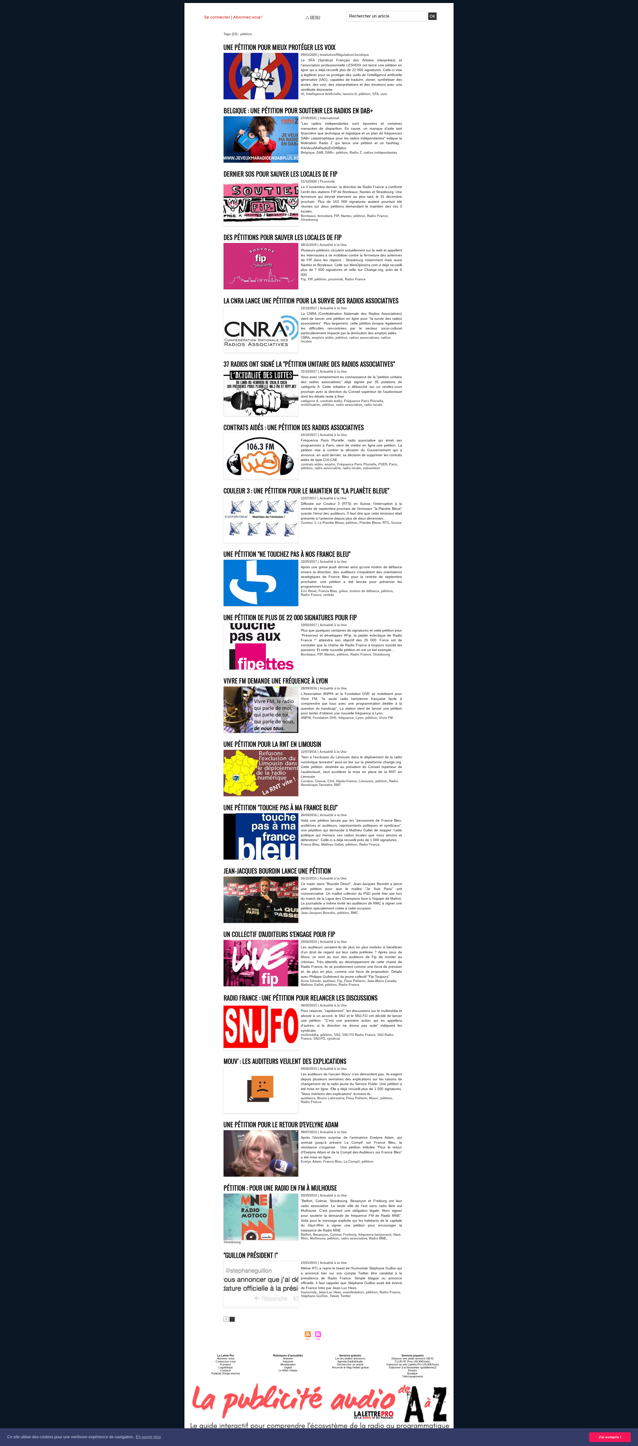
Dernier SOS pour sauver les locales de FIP (280, 173)
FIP (336, 216)
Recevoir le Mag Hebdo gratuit (350, 1367)
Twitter (345, 1296)
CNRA (305, 337)
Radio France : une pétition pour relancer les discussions (301, 997)
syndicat (333, 1038)
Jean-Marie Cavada (381, 981)
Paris (393, 464)
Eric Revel (309, 591)
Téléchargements (412, 1376)
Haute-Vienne (346, 781)
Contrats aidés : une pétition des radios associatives (294, 427)
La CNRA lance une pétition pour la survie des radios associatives (311, 300)
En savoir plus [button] (148, 1437)
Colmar (335, 1234)
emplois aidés (322, 337)
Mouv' (373, 1098)
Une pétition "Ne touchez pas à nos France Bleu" (287, 553)
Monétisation (288, 1364)
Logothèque (226, 1367)
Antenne (288, 1358)
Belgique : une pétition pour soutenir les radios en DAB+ (298, 110)
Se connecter (217, 17)
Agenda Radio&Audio (350, 1361)
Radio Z (356, 152)
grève (343, 591)
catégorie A (309, 401)
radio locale (373, 405)
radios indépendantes (380, 152)
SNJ (337, 1035)
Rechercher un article (350, 1364)
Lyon (359, 718)
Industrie (288, 1361)
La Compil (352, 1161)
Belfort (306, 1234)
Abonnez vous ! (247, 17)
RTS (386, 523)
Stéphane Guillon (314, 1296)
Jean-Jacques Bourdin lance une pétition (277, 870)
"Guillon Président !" (251, 1255)
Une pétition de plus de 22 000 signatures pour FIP (290, 617)
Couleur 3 (308, 523)
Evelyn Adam (311, 1161)
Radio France (377, 216)
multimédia (309, 1035)
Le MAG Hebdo (288, 1370)
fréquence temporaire (374, 1234)
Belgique (308, 152)
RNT (337, 785)
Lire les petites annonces (350, 1358)
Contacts (225, 1370)
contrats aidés (331, 401)
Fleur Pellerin (354, 981)
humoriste (309, 1292)
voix (384, 94)
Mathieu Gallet (332, 844)
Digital (288, 1367)
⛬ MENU (312, 17)
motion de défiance (364, 591)
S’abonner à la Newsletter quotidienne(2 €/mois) (412, 1369)
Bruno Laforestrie (330, 1098)
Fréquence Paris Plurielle (363, 401)
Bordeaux (308, 216)
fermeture (325, 216)
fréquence (346, 718)
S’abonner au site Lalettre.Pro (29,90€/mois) (412, 1364)
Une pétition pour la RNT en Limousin (272, 744)
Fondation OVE (324, 718)
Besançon (320, 1234)
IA (302, 94)
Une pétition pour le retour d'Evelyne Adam (281, 1124)
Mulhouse (317, 1238)
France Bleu (328, 591)
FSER (382, 464)
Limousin (366, 781)
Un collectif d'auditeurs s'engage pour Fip (279, 934)
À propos (225, 1364)
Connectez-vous (226, 1361)
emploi (329, 464)
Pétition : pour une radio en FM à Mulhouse (280, 1187)
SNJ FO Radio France (358, 1035)
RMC (354, 913)
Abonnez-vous (226, 1358)
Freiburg (349, 1234)
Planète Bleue (370, 523)
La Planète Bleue (331, 523)
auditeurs (308, 1098)
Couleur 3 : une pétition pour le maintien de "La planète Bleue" (306, 490)
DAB (320, 152)
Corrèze (307, 781)
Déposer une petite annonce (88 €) (413, 1358)
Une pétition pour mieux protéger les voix (279, 47)
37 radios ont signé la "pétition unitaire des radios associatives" (309, 363)
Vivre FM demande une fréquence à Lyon (276, 680)
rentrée (328, 595)
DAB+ (329, 152)
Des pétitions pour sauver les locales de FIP (283, 237)
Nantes (346, 216)
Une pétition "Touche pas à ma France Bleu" (280, 807)
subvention (371, 468)
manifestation (353, 1292)
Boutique (412, 1373)
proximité (335, 279)
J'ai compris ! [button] (610, 1437)
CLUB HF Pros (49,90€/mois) (412, 1361)
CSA (330, 781)
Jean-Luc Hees (330, 1292)
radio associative (349, 405)
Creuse (320, 781)
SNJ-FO (319, 1038)
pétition (364, 94)
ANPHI (306, 718)
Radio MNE (377, 1238)
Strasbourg (309, 220)
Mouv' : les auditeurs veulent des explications (285, 1061)
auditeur (329, 981)
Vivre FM (386, 718)
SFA (375, 94)
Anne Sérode (311, 981)
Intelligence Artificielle (323, 94)
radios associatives (364, 337)
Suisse (396, 523)
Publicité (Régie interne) (225, 1373)
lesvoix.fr (350, 94)
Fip (303, 279)
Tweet (334, 1296)
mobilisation (310, 405)
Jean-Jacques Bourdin (318, 913)
